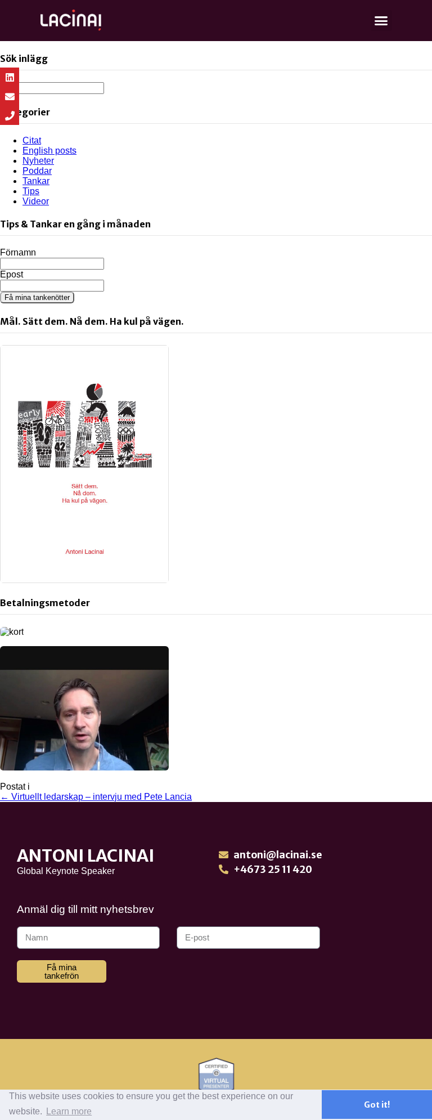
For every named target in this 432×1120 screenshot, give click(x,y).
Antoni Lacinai (86, 855)
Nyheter (38, 160)
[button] (381, 21)
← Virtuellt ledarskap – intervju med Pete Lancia (96, 796)
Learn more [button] (69, 1111)
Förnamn (18, 252)
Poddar (37, 171)
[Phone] (9, 115)
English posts (49, 150)
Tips (30, 191)
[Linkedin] (9, 77)
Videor (35, 201)
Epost (11, 274)
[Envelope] (9, 96)
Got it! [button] (377, 1105)
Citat (31, 140)
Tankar (36, 181)
